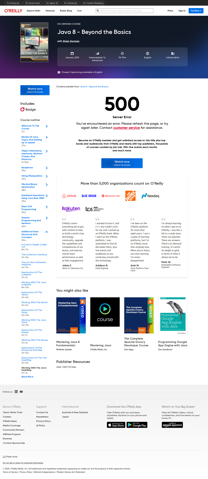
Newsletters (42, 416)
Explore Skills (33, 10)
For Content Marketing (93, 3)
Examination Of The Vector (32, 295)
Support (41, 406)
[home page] (13, 10)
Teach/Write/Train (12, 412)
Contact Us (42, 412)
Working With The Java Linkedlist (34, 285)
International (70, 406)
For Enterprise (13, 3)
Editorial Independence (44, 472)
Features (50, 10)
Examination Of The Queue (32, 332)
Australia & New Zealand (75, 412)
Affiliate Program (12, 434)
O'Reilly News (10, 421)
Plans (170, 10)
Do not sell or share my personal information (23, 463)
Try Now (195, 10)
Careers (7, 416)
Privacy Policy (43, 421)
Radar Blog (66, 10)
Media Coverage (12, 425)
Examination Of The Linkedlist (32, 275)
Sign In (181, 10)
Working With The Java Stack (34, 322)
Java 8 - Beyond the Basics (94, 86)
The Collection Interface (34, 256)
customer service (126, 128)
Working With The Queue (35, 341)
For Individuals (70, 3)
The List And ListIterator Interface (34, 265)
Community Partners (13, 429)
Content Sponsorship (14, 442)
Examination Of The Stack (32, 312)
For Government (32, 3)
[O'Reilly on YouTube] (21, 391)
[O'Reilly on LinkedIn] (16, 391)
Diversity (7, 438)
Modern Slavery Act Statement (71, 472)
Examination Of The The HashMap (34, 360)
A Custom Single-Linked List (34, 247)
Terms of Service (10, 472)
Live (79, 10)
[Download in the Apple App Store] (116, 427)
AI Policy (40, 425)
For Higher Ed (52, 3)
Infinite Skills (172, 57)
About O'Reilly (12, 406)
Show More (27, 377)
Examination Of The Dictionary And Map (32, 350)
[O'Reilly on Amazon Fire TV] (172, 427)
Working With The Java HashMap (34, 370)
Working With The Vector (35, 303)
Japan (65, 416)
